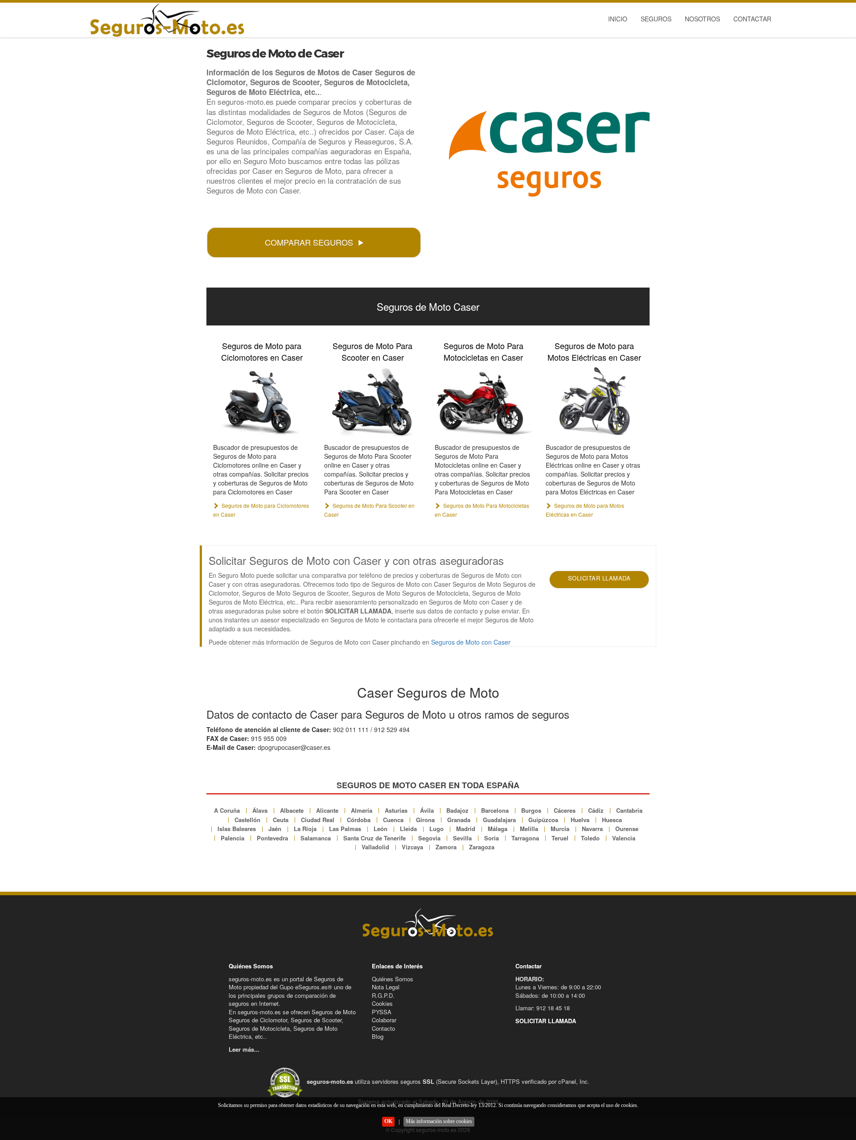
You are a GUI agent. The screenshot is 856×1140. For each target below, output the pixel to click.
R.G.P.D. (383, 995)
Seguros (656, 18)
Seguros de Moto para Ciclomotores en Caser (262, 351)
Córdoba (358, 819)
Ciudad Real (317, 819)
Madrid (465, 828)
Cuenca (393, 819)
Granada (458, 819)
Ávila (427, 810)
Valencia (623, 838)
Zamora (446, 847)
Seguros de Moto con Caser (470, 642)
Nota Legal (385, 987)
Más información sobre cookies (439, 1121)
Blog (377, 1036)
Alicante (327, 810)
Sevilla (462, 838)
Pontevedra (272, 838)
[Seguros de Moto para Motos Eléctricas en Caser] (594, 401)
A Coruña (227, 810)
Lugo (436, 828)
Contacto (383, 1028)
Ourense (626, 828)
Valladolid (375, 847)
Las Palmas (345, 828)
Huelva (580, 819)
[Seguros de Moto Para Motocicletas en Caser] (483, 401)
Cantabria (629, 810)
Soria (491, 838)
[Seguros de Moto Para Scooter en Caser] (373, 401)
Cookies (382, 1003)
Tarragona (525, 838)
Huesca (612, 819)
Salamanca (315, 838)
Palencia (232, 838)
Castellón (247, 819)
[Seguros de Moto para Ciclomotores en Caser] (262, 401)
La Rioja (305, 828)
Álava (260, 810)
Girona (425, 819)
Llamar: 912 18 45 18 (542, 1008)
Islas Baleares (237, 828)
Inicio (617, 18)
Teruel (559, 838)
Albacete (292, 810)
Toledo (590, 838)
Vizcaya (412, 847)
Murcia (560, 828)
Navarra (592, 828)
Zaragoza (481, 847)
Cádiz (596, 810)
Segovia (429, 838)
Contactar (752, 18)
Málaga (497, 828)
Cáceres (565, 810)
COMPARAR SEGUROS (309, 242)
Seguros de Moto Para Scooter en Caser (372, 351)
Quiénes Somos (392, 979)
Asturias (396, 810)
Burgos (531, 810)
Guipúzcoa (543, 819)
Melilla (529, 828)
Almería (361, 810)
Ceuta (280, 819)
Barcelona (495, 810)
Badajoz (457, 810)
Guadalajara (499, 819)
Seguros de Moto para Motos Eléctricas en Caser (594, 351)
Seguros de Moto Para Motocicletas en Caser (483, 351)
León (380, 828)
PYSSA (381, 1012)
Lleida (408, 828)
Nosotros (702, 18)
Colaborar (384, 1020)
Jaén (274, 828)
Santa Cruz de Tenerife (374, 838)
